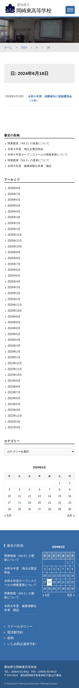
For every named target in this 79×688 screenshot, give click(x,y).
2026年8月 (14, 188)
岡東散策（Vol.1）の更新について (28, 160)
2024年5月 (14, 334)
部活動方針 (15, 632)
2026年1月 (14, 229)
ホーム (8, 47)
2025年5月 (14, 275)
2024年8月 (14, 322)
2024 (24, 47)
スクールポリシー (20, 626)
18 (19, 502)
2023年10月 (15, 374)
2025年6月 (14, 269)
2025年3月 (14, 287)
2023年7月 (14, 392)
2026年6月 (14, 199)
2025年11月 (15, 240)
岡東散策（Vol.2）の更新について (28, 143)
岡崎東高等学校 (33, 11)
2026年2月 (14, 223)
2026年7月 (14, 194)
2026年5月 (14, 205)
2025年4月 (14, 281)
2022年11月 (15, 415)
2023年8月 (14, 386)
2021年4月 (14, 427)
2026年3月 (14, 217)
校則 (10, 638)
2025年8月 (14, 258)
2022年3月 (14, 421)
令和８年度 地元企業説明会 (25, 149)
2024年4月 (14, 339)
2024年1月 (14, 357)
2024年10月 (15, 310)
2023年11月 (15, 369)
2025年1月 (14, 299)
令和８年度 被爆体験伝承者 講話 (29, 166)
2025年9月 (14, 252)
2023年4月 (14, 409)
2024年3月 (14, 345)
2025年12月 (15, 234)
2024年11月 (15, 304)
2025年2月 (14, 293)
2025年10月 (15, 246)
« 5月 (8, 515)
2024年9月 (14, 316)
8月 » (71, 515)
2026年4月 (14, 211)
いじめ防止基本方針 (21, 644)
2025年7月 (14, 264)
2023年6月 (14, 398)
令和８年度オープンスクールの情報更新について (38, 154)
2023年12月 (15, 363)
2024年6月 (14, 328)
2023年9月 (14, 380)
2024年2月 (14, 351)
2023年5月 (14, 404)
